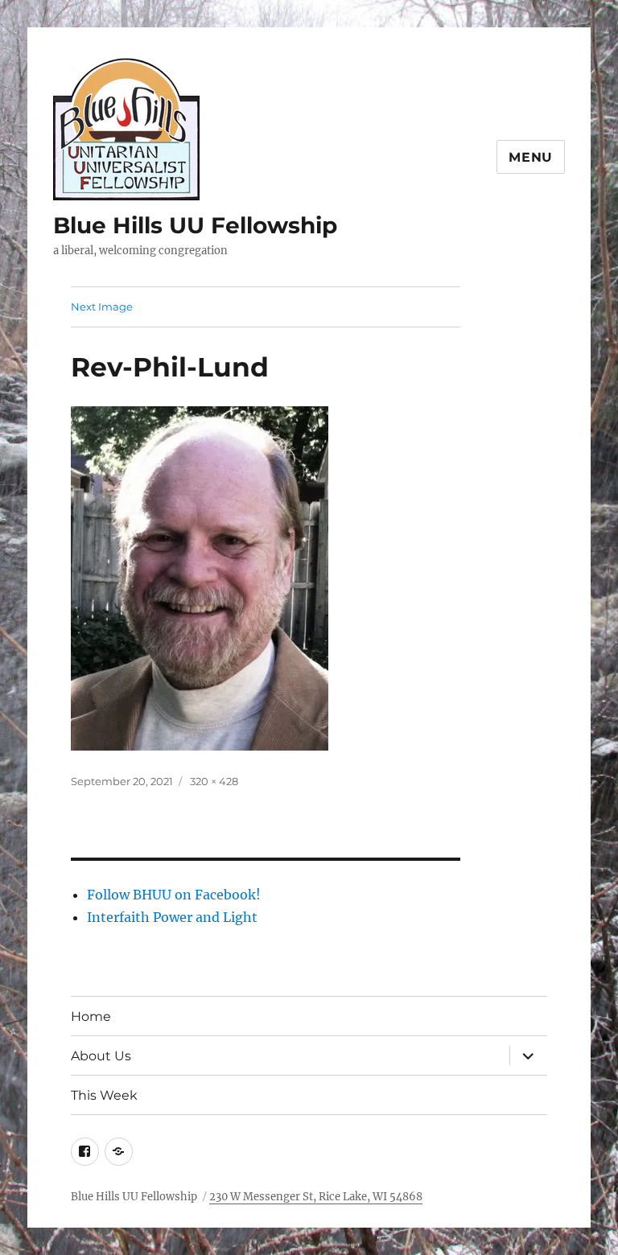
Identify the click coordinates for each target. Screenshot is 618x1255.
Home (91, 1016)
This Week (104, 1095)
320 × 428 (214, 781)
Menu (531, 157)
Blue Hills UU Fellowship (195, 225)
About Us (101, 1056)
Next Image (102, 306)
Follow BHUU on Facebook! (174, 895)
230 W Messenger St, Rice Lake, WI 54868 (315, 1197)
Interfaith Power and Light (172, 917)
